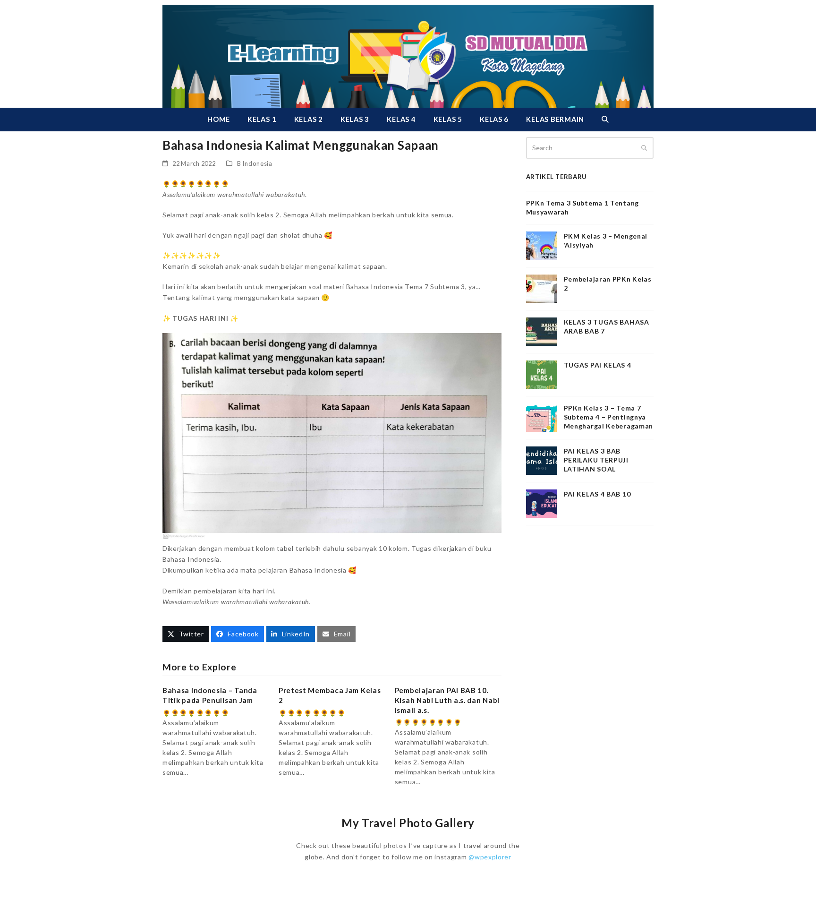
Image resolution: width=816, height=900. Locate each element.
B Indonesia (254, 163)
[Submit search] (644, 148)
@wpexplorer (489, 857)
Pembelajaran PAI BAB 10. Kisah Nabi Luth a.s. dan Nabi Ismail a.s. (447, 700)
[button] (605, 119)
